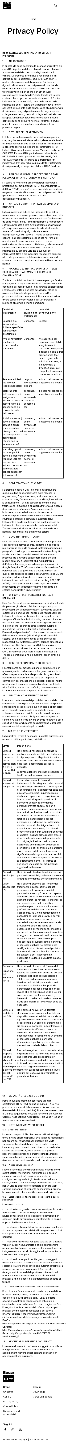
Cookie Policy (10, 1406)
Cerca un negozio (42, 1396)
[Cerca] (55, 5)
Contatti (7, 1396)
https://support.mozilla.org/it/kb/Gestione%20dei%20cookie (34, 1323)
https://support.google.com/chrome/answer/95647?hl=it (32, 1330)
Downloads (39, 1391)
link (33, 1110)
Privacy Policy (10, 1401)
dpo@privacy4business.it (15, 198)
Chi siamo (8, 1391)
